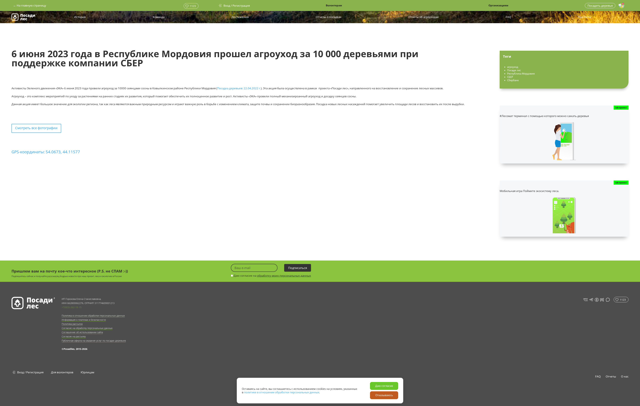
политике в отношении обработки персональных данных (281, 392)
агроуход (512, 66)
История (80, 17)
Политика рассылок (72, 324)
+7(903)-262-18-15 (72, 307)
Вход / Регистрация (30, 372)
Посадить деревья (600, 6)
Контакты (584, 17)
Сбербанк (513, 80)
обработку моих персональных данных (284, 276)
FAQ (508, 17)
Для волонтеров (62, 372)
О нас (624, 376)
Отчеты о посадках (329, 17)
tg (591, 300)
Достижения (240, 17)
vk (585, 300)
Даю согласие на (272, 276)
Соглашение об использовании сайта (82, 332)
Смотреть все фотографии (36, 128)
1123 (193, 6)
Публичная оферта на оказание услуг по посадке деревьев (94, 340)
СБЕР (510, 76)
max (608, 300)
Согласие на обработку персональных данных (87, 328)
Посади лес (514, 70)
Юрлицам (87, 372)
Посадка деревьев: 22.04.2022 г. (239, 88)
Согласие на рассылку (74, 336)
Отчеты (611, 376)
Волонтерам (334, 5)
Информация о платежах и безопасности (84, 319)
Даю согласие (384, 386)
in (597, 300)
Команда (158, 17)
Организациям (498, 5)
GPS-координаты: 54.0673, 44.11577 (46, 151)
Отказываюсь (384, 395)
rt (601, 300)
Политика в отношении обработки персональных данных (93, 315)
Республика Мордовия (521, 73)
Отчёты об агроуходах (423, 17)
